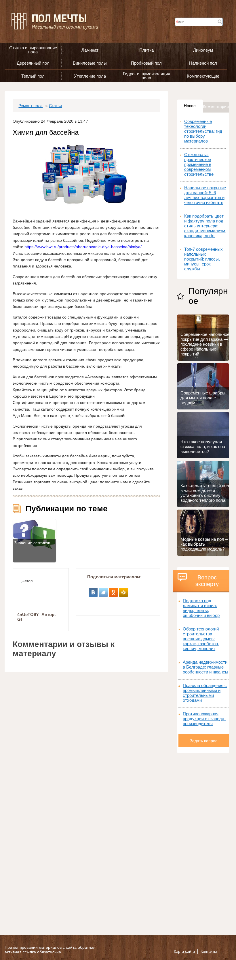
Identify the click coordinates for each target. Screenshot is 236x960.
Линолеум (203, 50)
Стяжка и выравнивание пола (33, 50)
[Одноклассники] (114, 590)
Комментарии (216, 106)
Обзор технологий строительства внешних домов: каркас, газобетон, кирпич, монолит (201, 638)
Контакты (209, 951)
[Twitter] (103, 590)
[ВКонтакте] (93, 590)
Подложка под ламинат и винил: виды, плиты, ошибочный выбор (201, 608)
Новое (190, 105)
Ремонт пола (30, 105)
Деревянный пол (33, 63)
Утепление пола (90, 76)
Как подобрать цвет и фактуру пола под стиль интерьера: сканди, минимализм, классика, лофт (205, 226)
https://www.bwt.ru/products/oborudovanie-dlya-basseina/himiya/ (83, 246)
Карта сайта (184, 951)
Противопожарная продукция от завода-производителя (204, 718)
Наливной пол (203, 63)
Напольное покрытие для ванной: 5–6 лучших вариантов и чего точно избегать (205, 195)
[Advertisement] (203, 839)
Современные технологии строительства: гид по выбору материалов (203, 131)
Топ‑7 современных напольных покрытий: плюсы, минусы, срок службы (203, 259)
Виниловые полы (90, 63)
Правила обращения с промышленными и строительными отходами (205, 693)
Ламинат (89, 50)
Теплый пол (33, 76)
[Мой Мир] (124, 590)
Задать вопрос (203, 740)
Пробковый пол (146, 63)
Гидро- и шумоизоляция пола (146, 76)
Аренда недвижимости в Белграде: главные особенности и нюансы (205, 667)
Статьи (55, 105)
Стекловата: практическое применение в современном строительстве (199, 164)
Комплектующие (203, 76)
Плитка (146, 50)
